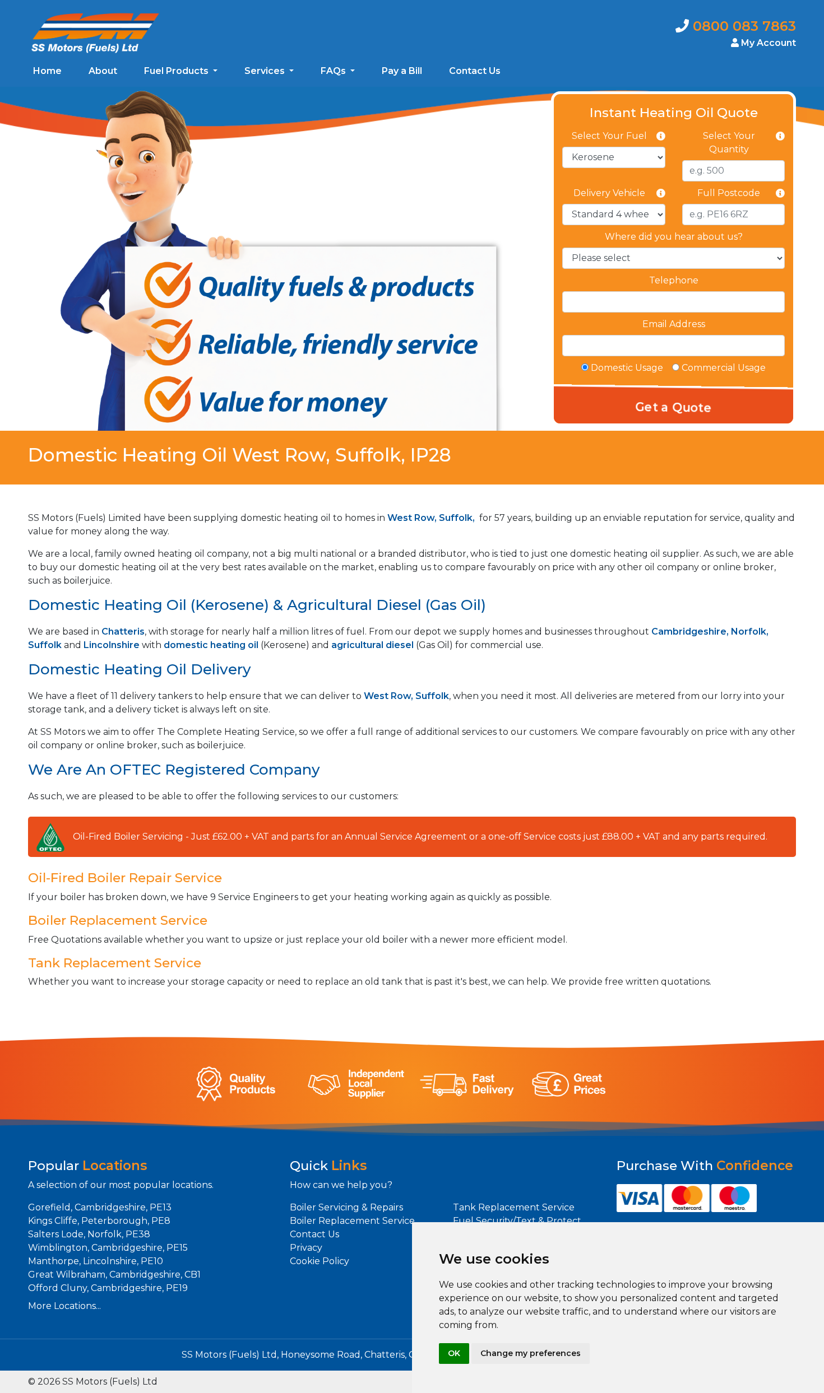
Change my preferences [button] (530, 1353)
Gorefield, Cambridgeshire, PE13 (100, 1207)
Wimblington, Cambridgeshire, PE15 (108, 1247)
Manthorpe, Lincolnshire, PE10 (95, 1261)
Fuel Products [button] (177, 71)
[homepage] (95, 32)
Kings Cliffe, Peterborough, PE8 (99, 1220)
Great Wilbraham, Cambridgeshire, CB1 (114, 1274)
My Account (767, 43)
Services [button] (265, 71)
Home (47, 71)
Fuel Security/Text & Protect (517, 1220)
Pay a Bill (402, 71)
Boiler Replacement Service (352, 1220)
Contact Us (475, 71)
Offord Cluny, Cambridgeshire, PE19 (108, 1288)
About (103, 71)
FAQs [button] (334, 71)
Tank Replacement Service (514, 1207)
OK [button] (454, 1353)
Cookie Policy (319, 1261)
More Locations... (64, 1306)
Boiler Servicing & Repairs (346, 1207)
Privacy (306, 1247)
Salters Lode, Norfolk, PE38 (89, 1234)
